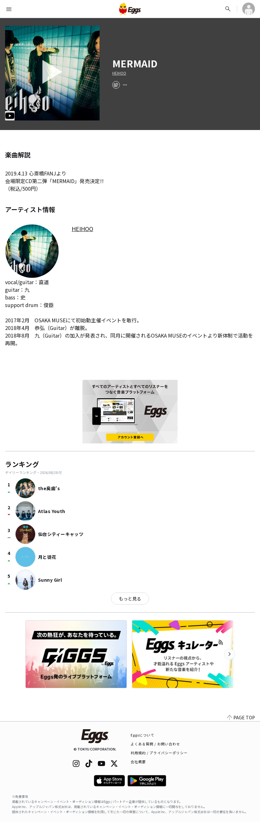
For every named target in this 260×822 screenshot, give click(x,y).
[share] (116, 85)
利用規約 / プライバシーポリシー (159, 752)
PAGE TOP (244, 717)
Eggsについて (143, 734)
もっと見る (130, 598)
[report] (125, 85)
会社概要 (138, 761)
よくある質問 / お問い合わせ (155, 743)
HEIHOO (119, 73)
